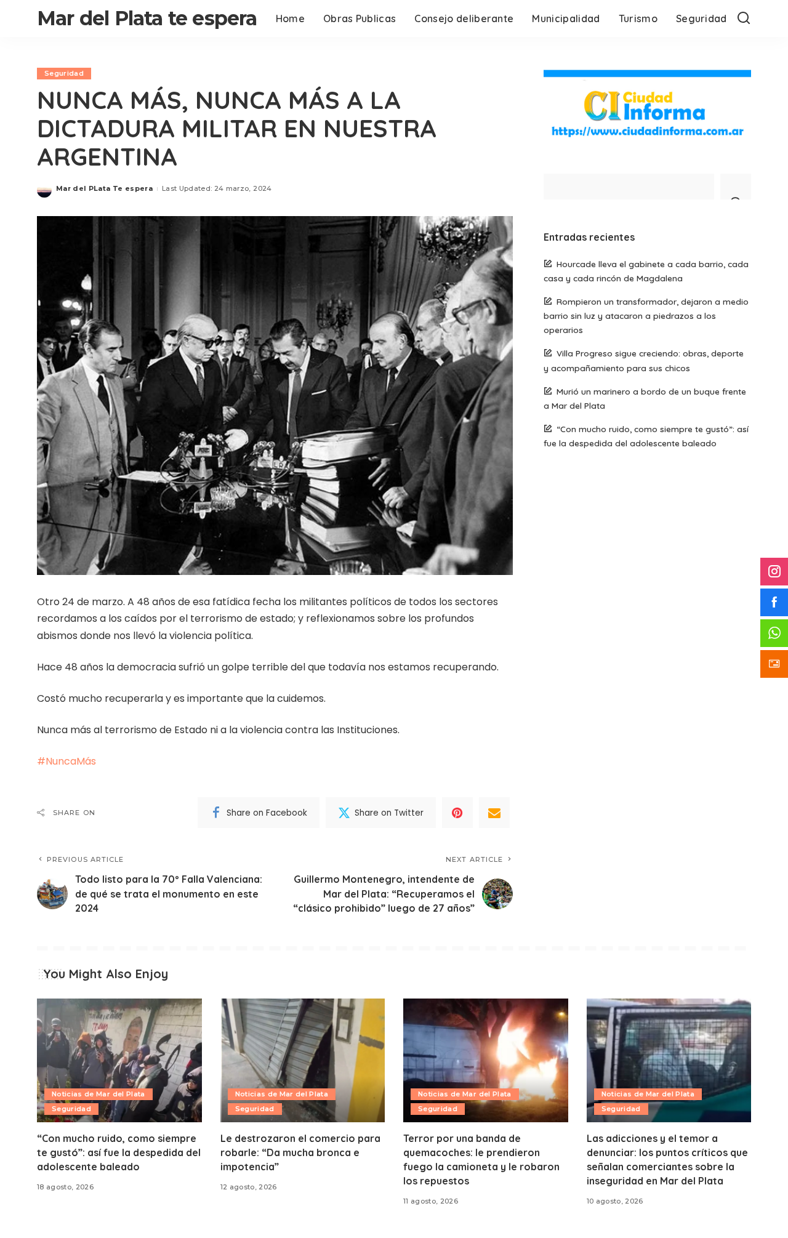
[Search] (743, 18)
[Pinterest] (457, 812)
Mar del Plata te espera (147, 18)
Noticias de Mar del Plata (98, 1094)
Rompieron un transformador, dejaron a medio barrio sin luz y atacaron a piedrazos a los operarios (646, 315)
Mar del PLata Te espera (104, 188)
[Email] (494, 812)
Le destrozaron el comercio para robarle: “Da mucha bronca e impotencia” (300, 1152)
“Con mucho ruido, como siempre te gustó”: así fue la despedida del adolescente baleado (119, 1152)
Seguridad (64, 73)
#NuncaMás (66, 761)
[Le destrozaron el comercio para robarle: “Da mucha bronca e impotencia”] (302, 1060)
